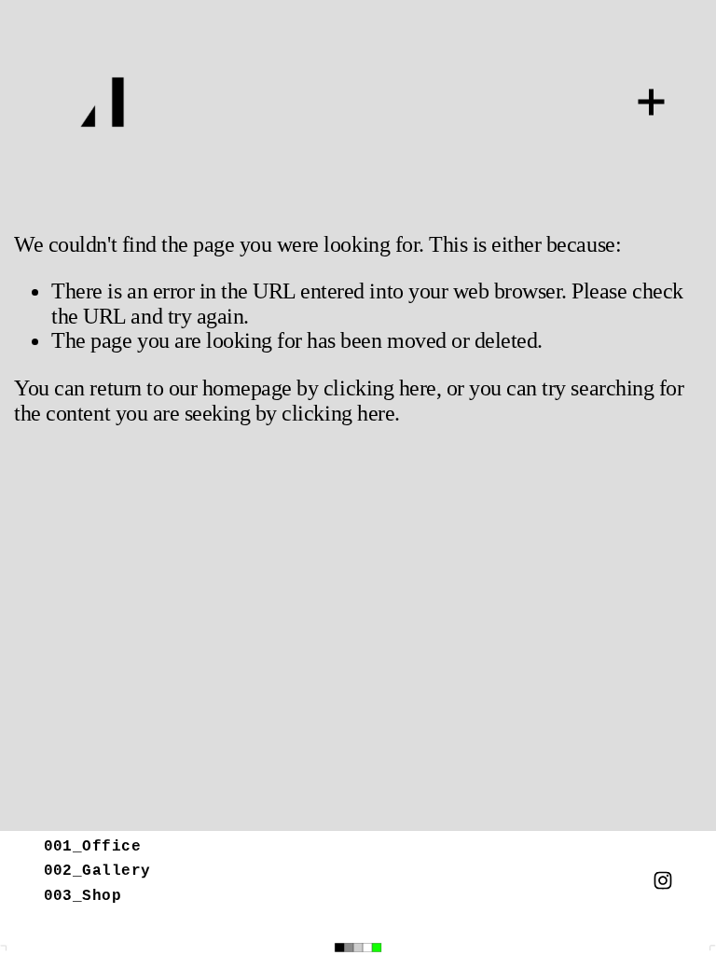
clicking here (380, 387)
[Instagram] (663, 880)
